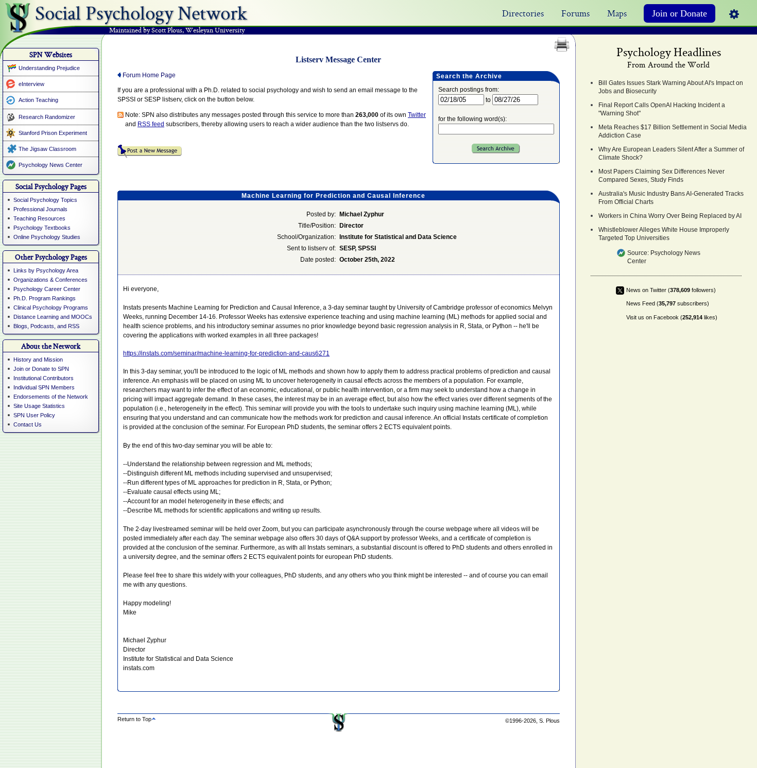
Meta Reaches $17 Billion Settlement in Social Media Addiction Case (672, 131)
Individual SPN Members (44, 387)
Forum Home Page (148, 75)
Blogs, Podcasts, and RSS (46, 326)
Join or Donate (679, 13)
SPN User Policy (34, 415)
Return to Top (134, 719)
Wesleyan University (215, 31)
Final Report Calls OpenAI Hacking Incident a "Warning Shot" (661, 109)
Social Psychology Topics (45, 200)
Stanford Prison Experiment (53, 133)
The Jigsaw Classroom (47, 149)
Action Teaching (38, 100)
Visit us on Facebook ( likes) (671, 317)
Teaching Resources (39, 218)
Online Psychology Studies (46, 237)
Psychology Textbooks (42, 228)
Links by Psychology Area (45, 270)
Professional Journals (40, 209)
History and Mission (38, 359)
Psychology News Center (50, 165)
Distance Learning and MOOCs (52, 317)
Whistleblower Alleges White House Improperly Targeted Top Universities (663, 234)
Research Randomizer (47, 117)
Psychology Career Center (46, 289)
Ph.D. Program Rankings (44, 298)
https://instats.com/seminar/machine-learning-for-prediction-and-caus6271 (226, 353)
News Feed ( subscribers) (667, 303)
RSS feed (150, 124)
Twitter (417, 114)
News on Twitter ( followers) (671, 290)
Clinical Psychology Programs (50, 307)
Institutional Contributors (43, 378)
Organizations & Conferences (50, 280)
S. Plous (549, 721)
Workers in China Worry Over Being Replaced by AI (670, 215)
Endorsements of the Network (50, 397)
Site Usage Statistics (39, 406)
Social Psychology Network (141, 11)
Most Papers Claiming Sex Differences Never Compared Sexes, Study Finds (661, 175)
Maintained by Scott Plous (145, 31)
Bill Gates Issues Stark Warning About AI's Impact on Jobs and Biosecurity (670, 87)
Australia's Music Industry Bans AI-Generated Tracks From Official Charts (671, 198)
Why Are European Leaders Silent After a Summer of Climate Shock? (671, 153)
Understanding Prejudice (49, 68)
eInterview (31, 84)
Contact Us (27, 424)
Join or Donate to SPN (41, 369)
